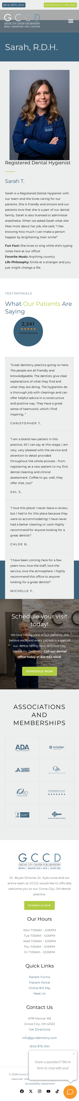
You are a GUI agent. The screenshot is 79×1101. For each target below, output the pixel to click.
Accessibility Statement (40, 1083)
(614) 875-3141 (40, 1046)
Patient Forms (39, 977)
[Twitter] (31, 1091)
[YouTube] (48, 1091)
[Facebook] (22, 1091)
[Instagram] (40, 1091)
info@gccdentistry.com (39, 1038)
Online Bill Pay (39, 988)
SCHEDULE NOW (39, 905)
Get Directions (39, 1029)
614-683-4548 (50, 657)
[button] (71, 21)
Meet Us (39, 993)
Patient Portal (39, 982)
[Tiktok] (57, 1091)
